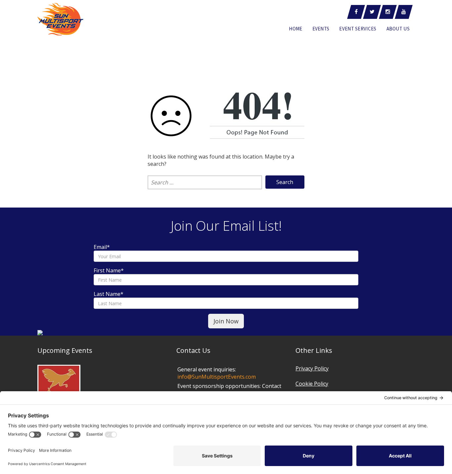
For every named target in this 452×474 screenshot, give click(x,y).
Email (102, 247)
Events (321, 28)
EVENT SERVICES (357, 28)
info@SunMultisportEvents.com (216, 376)
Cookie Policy (311, 383)
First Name (109, 270)
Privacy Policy (312, 368)
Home (295, 28)
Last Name (108, 294)
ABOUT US (398, 28)
